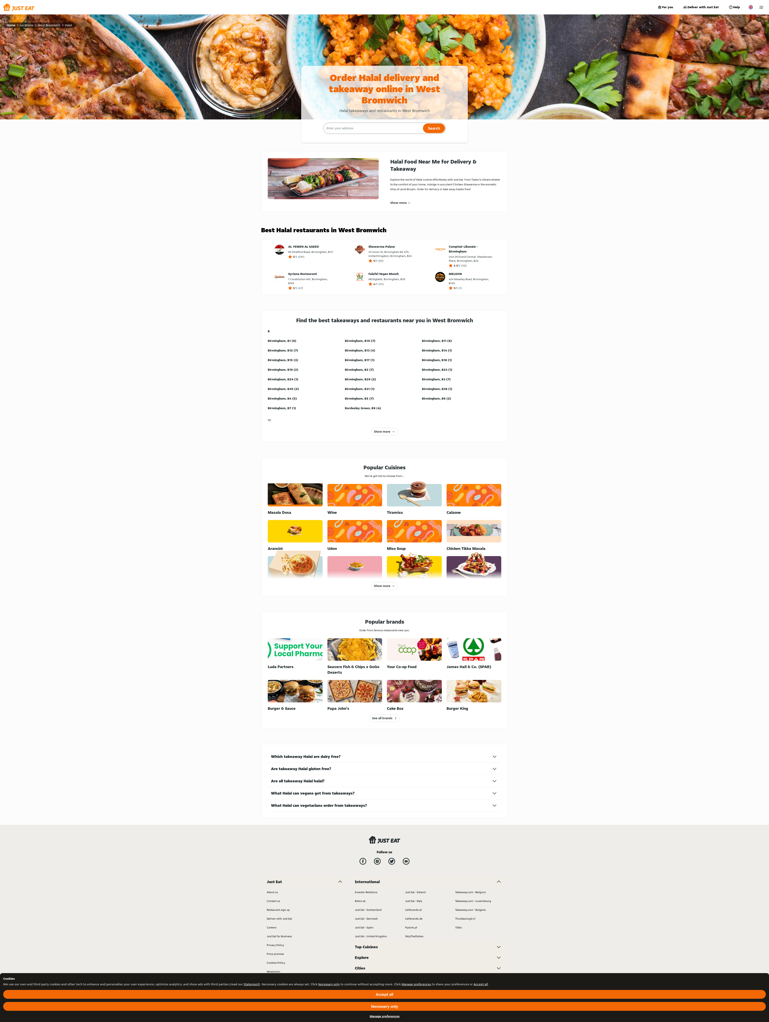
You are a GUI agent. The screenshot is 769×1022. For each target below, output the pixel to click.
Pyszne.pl (411, 927)
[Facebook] (363, 861)
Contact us (273, 901)
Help (736, 7)
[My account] (761, 7)
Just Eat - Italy (413, 901)
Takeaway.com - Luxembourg (473, 901)
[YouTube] (406, 861)
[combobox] (372, 128)
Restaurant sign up (278, 910)
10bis (458, 927)
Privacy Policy (275, 945)
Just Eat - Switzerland (368, 910)
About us (272, 892)
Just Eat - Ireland (415, 892)
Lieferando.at (413, 910)
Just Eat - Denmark (366, 918)
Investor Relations (366, 892)
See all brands (382, 718)
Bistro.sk (360, 901)
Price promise (275, 954)
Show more (398, 203)
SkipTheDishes (414, 936)
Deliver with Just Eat (703, 7)
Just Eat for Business (279, 936)
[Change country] (750, 7)
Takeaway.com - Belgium (470, 892)
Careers (271, 927)
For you (667, 7)
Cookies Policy (276, 962)
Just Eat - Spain (364, 927)
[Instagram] (377, 861)
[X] (392, 861)
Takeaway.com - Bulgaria (470, 910)
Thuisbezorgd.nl (465, 918)
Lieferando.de (414, 918)
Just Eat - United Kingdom (371, 936)
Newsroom (273, 971)
